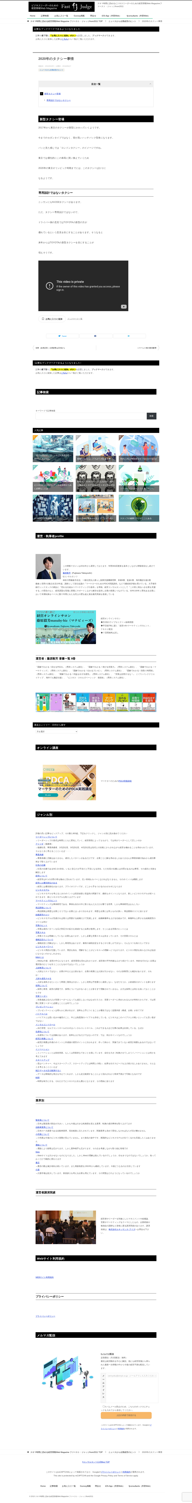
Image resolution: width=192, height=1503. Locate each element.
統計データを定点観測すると (48, 1070)
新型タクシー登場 (52, 94)
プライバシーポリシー (45, 1316)
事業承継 (39, 854)
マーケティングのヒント (46, 900)
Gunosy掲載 (79, 16)
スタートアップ (42, 1060)
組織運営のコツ (42, 915)
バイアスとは (41, 1014)
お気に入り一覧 (61, 16)
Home (32, 16)
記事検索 (45, 16)
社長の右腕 (40, 865)
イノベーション (42, 1049)
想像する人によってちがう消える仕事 (94, 459)
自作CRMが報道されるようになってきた (95, 518)
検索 (151, 416)
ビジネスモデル (42, 890)
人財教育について (43, 968)
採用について (41, 985)
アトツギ (39, 844)
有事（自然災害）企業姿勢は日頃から (50, 348)
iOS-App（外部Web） (111, 16)
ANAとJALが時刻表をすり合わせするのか (138, 459)
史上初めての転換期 (43, 518)
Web (38, 1152)
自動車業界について (44, 1127)
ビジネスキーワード (44, 946)
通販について (41, 1145)
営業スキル (40, 932)
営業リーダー (41, 996)
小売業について (42, 1134)
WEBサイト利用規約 (45, 1277)
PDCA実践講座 (125, 781)
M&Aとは (40, 957)
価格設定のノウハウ (44, 939)
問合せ (93, 16)
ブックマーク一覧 (74, 319)
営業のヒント (41, 925)
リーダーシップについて (46, 837)
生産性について (42, 1031)
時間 (37, 1078)
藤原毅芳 (67, 573)
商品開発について (43, 908)
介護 (37, 1170)
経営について (41, 876)
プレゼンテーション (44, 1007)
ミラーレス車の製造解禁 (146, 348)
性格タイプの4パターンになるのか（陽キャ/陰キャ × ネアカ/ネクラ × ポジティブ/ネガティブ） (96, 485)
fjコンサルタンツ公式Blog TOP (96, 1462)
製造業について (42, 1120)
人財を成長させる (43, 978)
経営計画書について (44, 1038)
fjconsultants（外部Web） (138, 16)
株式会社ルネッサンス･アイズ (122, 1229)
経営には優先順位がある (46, 883)
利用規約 (121, 1429)
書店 (37, 1163)
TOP (66, 21)
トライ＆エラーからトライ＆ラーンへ (137, 488)
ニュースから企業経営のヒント (51, 70)
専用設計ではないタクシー (59, 100)
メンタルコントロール (45, 1024)
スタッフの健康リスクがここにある (136, 518)
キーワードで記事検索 (45, 411)
